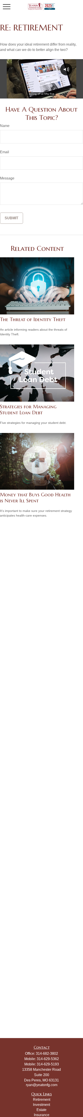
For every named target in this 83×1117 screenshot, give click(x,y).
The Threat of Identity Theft (32, 319)
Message (7, 178)
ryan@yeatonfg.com (41, 1085)
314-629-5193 (48, 1064)
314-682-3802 (47, 1053)
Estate (41, 1110)
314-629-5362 (48, 1059)
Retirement (41, 1099)
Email (4, 152)
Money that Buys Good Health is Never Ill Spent (35, 498)
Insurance (41, 1115)
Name (5, 126)
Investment (41, 1105)
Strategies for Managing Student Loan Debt (28, 410)
